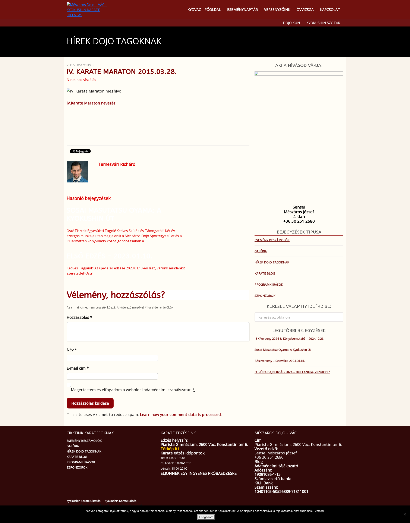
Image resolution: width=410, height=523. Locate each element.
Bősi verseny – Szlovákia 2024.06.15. (280, 361)
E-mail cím (78, 368)
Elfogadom (206, 517)
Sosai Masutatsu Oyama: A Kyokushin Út (114, 214)
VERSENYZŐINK (277, 9)
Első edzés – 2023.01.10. (109, 256)
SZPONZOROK (265, 296)
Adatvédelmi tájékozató (276, 465)
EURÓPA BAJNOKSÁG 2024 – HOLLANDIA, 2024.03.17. (292, 372)
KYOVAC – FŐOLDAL (204, 9)
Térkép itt (170, 448)
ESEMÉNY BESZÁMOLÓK (272, 240)
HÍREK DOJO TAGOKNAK (272, 262)
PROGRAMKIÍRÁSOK (269, 284)
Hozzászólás (79, 317)
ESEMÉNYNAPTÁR (242, 9)
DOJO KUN (291, 23)
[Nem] (405, 514)
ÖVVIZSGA (305, 9)
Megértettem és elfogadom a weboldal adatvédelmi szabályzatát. (133, 389)
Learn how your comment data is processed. (181, 414)
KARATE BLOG (265, 273)
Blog (259, 461)
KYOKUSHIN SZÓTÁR (323, 23)
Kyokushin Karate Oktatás (84, 501)
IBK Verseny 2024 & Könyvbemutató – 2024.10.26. (289, 338)
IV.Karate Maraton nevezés (91, 103)
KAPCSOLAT (330, 9)
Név (72, 349)
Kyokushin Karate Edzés (120, 501)
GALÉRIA (261, 251)
